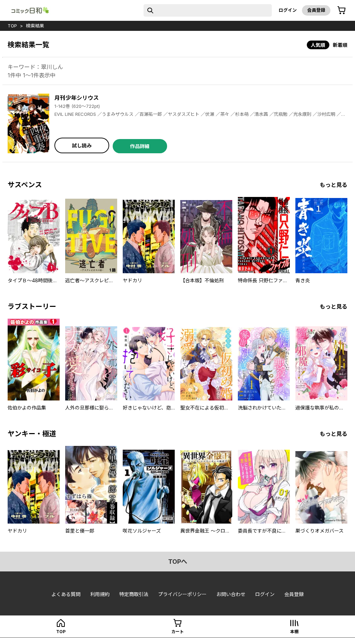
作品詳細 (139, 146)
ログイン (288, 10)
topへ (177, 561)
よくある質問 (65, 594)
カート (177, 631)
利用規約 (100, 594)
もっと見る (333, 184)
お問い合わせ (230, 594)
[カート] (341, 10)
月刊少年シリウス (76, 97)
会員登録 (316, 10)
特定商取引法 (133, 594)
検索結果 (35, 25)
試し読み (82, 145)
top (12, 25)
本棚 (294, 631)
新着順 (340, 45)
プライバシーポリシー (182, 594)
